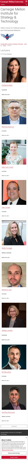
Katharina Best (7, 85)
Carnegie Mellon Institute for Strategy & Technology (13, 15)
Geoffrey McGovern (8, 412)
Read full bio (5, 94)
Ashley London (7, 330)
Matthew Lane (7, 290)
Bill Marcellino (6, 372)
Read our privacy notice (7, 450)
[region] (14, 448)
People (4, 45)
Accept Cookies (14, 457)
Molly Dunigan (7, 248)
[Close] (26, 437)
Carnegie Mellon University (12, 2)
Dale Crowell (6, 207)
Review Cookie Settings (14, 453)
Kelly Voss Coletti (7, 167)
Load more (14, 426)
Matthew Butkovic (8, 127)
